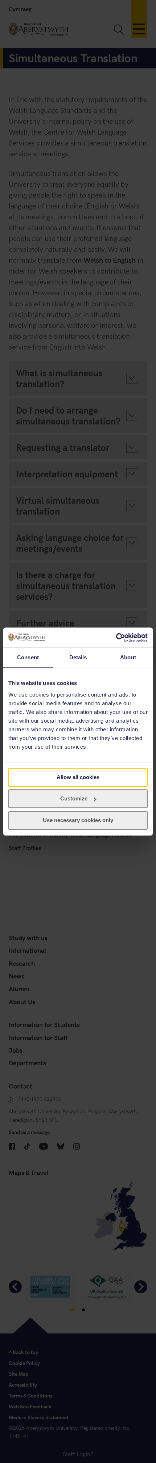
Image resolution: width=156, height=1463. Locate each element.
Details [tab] (78, 657)
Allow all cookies (78, 777)
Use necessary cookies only (78, 820)
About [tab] (128, 657)
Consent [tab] (28, 657)
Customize (73, 798)
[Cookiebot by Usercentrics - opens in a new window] (116, 637)
